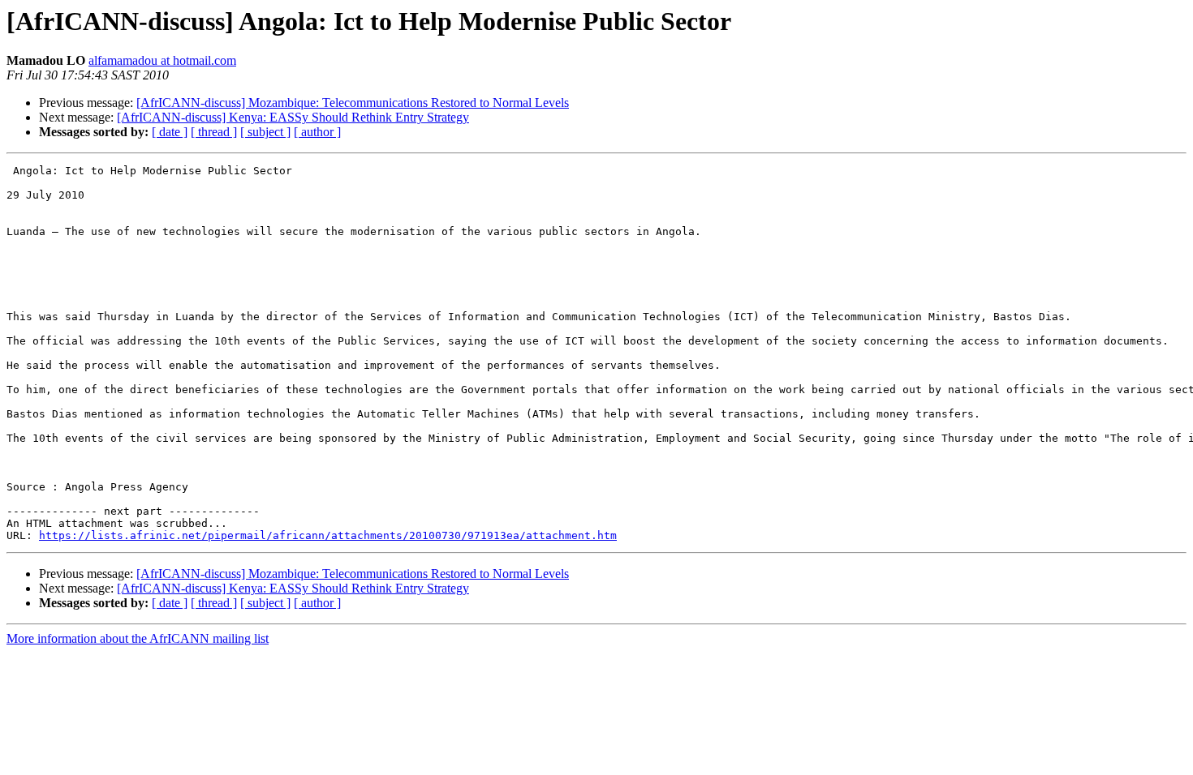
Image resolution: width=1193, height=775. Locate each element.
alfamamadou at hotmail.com (162, 60)
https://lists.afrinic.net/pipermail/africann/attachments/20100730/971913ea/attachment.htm (328, 535)
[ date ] (169, 132)
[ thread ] (214, 132)
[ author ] (317, 132)
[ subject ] (265, 132)
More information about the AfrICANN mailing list (137, 638)
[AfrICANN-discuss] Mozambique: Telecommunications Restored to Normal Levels (352, 102)
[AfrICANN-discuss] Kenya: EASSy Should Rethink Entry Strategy (293, 117)
